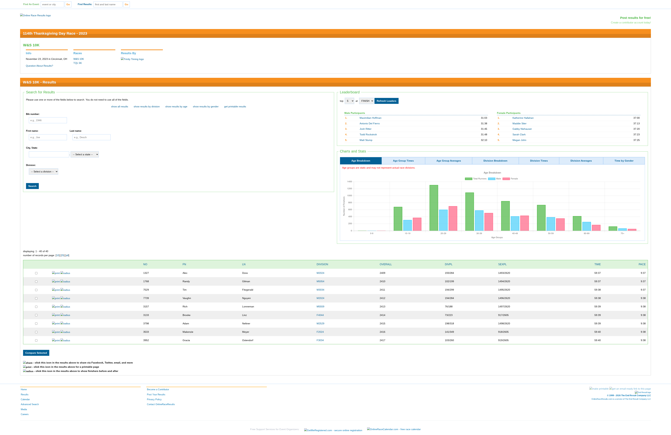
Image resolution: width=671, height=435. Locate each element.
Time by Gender (624, 160)
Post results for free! (635, 18)
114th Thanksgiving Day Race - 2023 (55, 33)
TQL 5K (77, 63)
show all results (119, 106)
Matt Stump (366, 140)
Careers (25, 414)
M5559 (320, 306)
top (341, 100)
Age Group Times (403, 160)
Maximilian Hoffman (370, 117)
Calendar (25, 399)
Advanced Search (30, 404)
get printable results (235, 106)
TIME (597, 264)
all (67, 255)
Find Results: (85, 4)
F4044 (320, 315)
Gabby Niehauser (522, 128)
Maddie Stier (519, 123)
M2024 (320, 273)
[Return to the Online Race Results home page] (35, 15)
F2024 (320, 331)
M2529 (320, 323)
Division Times (539, 160)
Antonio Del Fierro (370, 123)
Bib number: (32, 114)
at (357, 100)
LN (244, 264)
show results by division (147, 106)
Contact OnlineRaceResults (161, 404)
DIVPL (448, 264)
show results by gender (206, 106)
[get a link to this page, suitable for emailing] (630, 388)
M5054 (320, 281)
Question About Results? (39, 65)
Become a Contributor (158, 389)
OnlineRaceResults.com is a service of (621, 399)
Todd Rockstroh (368, 134)
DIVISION (322, 264)
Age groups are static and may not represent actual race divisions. (378, 167)
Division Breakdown (495, 160)
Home (24, 389)
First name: (32, 131)
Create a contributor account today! (631, 22)
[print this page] (599, 388)
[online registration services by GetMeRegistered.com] (333, 429)
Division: (31, 165)
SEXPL (502, 264)
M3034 (320, 289)
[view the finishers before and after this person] (65, 273)
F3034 (320, 340)
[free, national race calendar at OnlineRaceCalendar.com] (394, 429)
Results (24, 394)
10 (57, 255)
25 (62, 255)
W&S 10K (78, 59)
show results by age (176, 106)
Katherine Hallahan (523, 117)
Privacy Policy (154, 399)
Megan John (519, 140)
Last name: (76, 131)
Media (24, 409)
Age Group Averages (448, 160)
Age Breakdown (360, 160)
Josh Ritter (365, 128)
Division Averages (581, 160)
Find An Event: (31, 4)
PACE (642, 264)
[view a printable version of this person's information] (56, 273)
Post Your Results (156, 394)
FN (184, 264)
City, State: (32, 148)
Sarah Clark (519, 134)
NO (145, 264)
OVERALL (386, 264)
